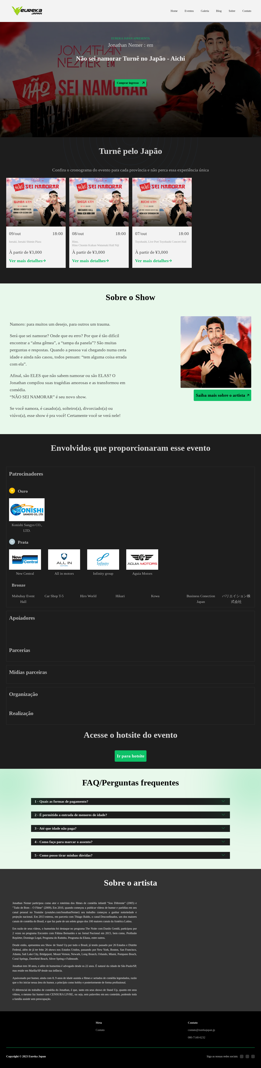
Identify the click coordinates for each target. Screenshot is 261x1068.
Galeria (205, 10)
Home (174, 10)
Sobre (232, 10)
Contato (246, 10)
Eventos (189, 10)
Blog (219, 10)
